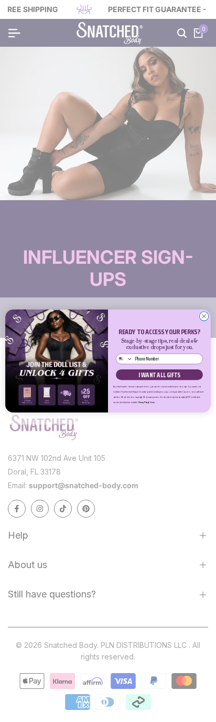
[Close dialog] (204, 316)
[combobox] (124, 359)
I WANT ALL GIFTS (159, 374)
